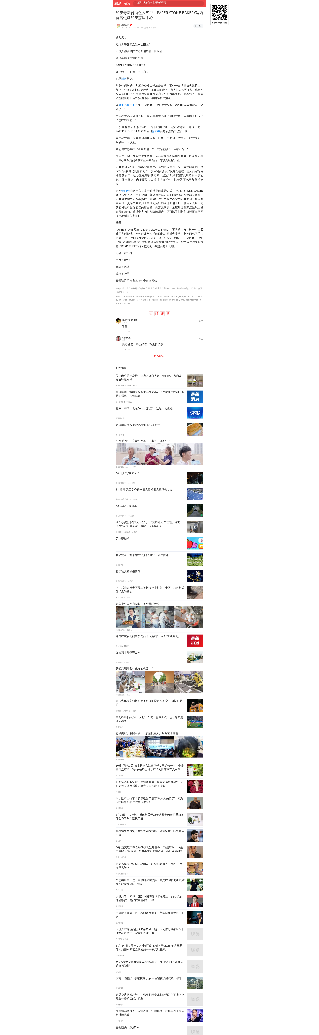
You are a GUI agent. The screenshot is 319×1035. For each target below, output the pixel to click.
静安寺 (156, 131)
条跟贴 (159, 355)
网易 (118, 3)
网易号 (127, 3)
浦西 (124, 78)
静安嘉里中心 (127, 105)
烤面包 (125, 190)
